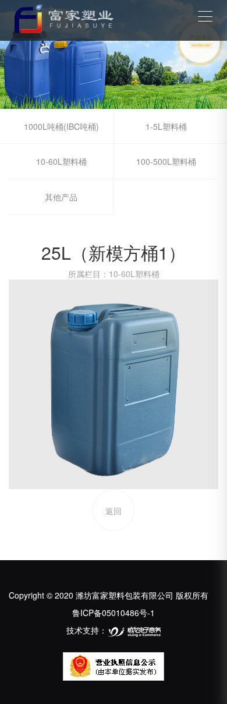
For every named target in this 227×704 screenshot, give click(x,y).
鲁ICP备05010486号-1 (113, 612)
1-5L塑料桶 (166, 126)
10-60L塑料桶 (61, 161)
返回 (113, 510)
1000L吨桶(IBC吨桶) (61, 126)
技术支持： (86, 630)
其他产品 (61, 197)
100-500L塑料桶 (166, 161)
